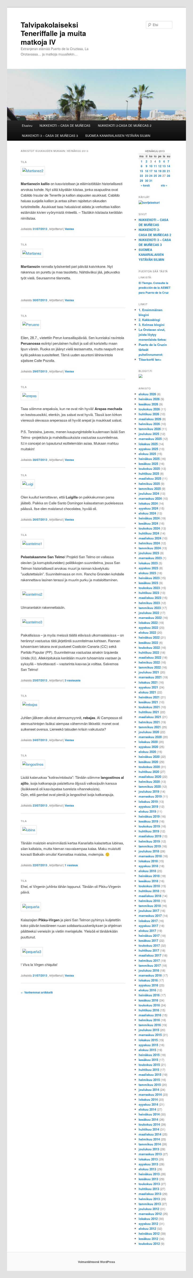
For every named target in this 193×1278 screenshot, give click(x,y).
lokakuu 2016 (148, 980)
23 (146, 176)
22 (141, 176)
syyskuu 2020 (148, 746)
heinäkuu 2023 (149, 578)
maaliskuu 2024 (150, 538)
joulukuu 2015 (149, 1030)
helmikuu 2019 (149, 841)
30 (146, 180)
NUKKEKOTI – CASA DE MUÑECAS (65, 125)
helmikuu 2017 (149, 960)
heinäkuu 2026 (149, 399)
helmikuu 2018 (149, 900)
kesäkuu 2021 (148, 702)
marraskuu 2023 (150, 558)
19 (159, 171)
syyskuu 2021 (148, 687)
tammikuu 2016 (150, 1025)
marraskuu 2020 (150, 737)
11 (155, 166)
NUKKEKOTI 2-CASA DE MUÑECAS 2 (124, 125)
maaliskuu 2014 (150, 1134)
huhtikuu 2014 (149, 1129)
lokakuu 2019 (148, 801)
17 (151, 171)
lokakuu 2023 (148, 563)
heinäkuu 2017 (149, 935)
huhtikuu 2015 (149, 1069)
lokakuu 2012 (148, 1218)
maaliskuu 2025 (150, 478)
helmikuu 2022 (149, 662)
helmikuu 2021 (149, 722)
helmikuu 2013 (149, 1199)
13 (164, 166)
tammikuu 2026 (150, 429)
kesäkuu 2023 (148, 583)
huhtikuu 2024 (149, 533)
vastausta (72, 680)
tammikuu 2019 (150, 846)
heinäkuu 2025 (149, 458)
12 (159, 166)
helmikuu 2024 (149, 543)
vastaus (71, 865)
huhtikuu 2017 (149, 950)
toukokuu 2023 (149, 588)
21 (168, 171)
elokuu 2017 (147, 930)
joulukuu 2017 (149, 910)
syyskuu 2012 (148, 1223)
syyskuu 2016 (148, 985)
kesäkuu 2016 (148, 1000)
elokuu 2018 (147, 871)
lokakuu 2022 (148, 622)
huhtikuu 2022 (149, 652)
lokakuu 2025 (148, 444)
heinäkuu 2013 (149, 1174)
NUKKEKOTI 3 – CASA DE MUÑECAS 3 (50, 135)
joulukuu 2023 (149, 553)
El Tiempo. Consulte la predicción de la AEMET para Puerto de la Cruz (154, 288)
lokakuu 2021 (148, 682)
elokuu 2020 (147, 751)
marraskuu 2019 (150, 796)
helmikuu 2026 (149, 424)
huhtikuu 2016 (149, 1010)
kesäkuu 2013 (148, 1179)
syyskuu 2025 (148, 449)
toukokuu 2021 (149, 707)
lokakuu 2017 (148, 920)
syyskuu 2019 (148, 806)
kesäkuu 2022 (148, 642)
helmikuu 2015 (149, 1079)
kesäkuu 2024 (148, 523)
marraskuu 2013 (150, 1154)
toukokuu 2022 (149, 647)
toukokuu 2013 (149, 1184)
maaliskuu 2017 (150, 955)
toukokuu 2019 (149, 826)
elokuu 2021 (147, 692)
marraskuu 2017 (150, 915)
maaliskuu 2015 (150, 1074)
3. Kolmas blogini (152, 324)
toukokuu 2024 (149, 528)
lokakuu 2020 (148, 742)
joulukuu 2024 (149, 493)
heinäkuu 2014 (149, 1114)
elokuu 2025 (147, 453)
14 (168, 166)
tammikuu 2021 (150, 727)
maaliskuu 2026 (150, 419)
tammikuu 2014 (150, 1144)
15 (141, 171)
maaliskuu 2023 (150, 597)
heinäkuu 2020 (149, 756)
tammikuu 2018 (150, 905)
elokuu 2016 (147, 990)
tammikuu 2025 (150, 488)
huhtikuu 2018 (149, 891)
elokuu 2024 (147, 513)
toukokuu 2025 (149, 468)
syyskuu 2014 (148, 1104)
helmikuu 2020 (149, 781)
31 (151, 180)
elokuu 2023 (147, 573)
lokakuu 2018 (148, 861)
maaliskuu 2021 (150, 717)
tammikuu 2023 (150, 607)
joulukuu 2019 (149, 791)
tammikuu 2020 (150, 786)
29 (141, 180)
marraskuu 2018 (150, 856)
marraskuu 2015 (150, 1035)
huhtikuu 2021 (149, 712)
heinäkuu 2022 (149, 637)
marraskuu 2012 (150, 1213)
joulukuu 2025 (149, 433)
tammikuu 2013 (150, 1204)
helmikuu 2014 (149, 1139)
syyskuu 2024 (148, 508)
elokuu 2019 (147, 811)
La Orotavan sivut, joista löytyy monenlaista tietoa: (152, 334)
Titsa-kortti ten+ (150, 359)
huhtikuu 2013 (149, 1189)
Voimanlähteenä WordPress (96, 1262)
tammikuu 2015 (150, 1084)
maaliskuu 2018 (150, 896)
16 (146, 171)
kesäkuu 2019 (148, 821)
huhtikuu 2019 (149, 831)
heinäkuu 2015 (149, 1054)
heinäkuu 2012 (149, 1233)
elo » (164, 185)
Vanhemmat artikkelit (37, 992)
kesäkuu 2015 (148, 1059)
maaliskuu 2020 (150, 776)
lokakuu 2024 (148, 503)
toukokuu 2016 (149, 1005)
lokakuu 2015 (148, 1040)
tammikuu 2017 (150, 965)
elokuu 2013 (147, 1169)
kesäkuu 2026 (148, 404)
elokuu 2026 (147, 394)
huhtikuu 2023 (149, 592)
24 (151, 176)
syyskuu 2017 (148, 925)
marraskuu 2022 (150, 617)
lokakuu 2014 (148, 1099)
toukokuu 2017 (149, 945)
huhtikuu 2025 (149, 473)
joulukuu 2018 (149, 851)
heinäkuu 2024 (149, 518)
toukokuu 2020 (149, 766)
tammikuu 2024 (150, 548)
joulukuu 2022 (149, 612)
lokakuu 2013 (148, 1159)
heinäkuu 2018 (149, 876)
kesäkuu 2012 (148, 1238)
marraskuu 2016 (150, 975)
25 (155, 176)
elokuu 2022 (147, 632)
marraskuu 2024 (150, 498)
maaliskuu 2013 (150, 1193)
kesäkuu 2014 (148, 1119)
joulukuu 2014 (149, 1089)
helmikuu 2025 (149, 483)
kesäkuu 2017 (148, 940)
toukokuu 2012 (149, 1243)
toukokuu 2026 (149, 409)
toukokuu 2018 (149, 886)
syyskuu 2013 (148, 1164)
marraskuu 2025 (150, 438)
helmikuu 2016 (149, 1020)
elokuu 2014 (147, 1109)
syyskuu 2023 (148, 568)
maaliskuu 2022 (150, 657)
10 (151, 166)
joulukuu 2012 (149, 1209)
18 (155, 171)
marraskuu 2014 (150, 1094)
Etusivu (27, 125)
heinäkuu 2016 (149, 995)
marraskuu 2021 (150, 677)
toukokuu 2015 (149, 1064)
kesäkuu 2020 (148, 762)
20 (164, 171)
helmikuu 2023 (149, 603)
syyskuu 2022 (148, 627)
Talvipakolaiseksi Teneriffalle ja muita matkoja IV (53, 33)
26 (159, 176)
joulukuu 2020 (149, 732)
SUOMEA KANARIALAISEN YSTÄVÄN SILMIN (117, 135)
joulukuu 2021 (149, 672)
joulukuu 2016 (149, 970)
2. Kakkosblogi (149, 319)
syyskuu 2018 (148, 866)
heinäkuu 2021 (149, 697)
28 (168, 176)
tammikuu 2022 (150, 667)
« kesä (145, 185)
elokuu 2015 (147, 1050)
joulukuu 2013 (149, 1149)
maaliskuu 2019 (150, 836)
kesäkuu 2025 (148, 463)
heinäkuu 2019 (149, 816)
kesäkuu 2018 (148, 881)
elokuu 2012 (147, 1228)
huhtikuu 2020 (149, 771)
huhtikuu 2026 (149, 414)
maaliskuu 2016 (150, 1015)
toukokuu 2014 (149, 1124)
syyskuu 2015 (148, 1045)
